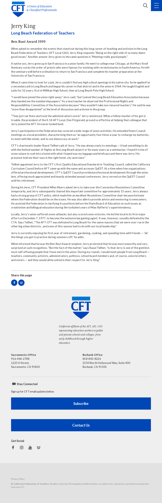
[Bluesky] (38, 448)
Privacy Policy (18, 479)
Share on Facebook (14, 283)
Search (145, 5)
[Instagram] (21, 448)
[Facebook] (13, 448)
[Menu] (156, 5)
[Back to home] (35, 9)
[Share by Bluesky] (21, 283)
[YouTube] (30, 448)
